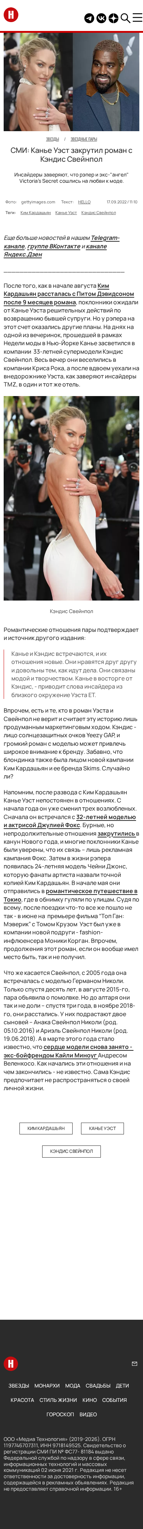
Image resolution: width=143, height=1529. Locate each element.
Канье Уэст (66, 212)
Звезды (18, 1385)
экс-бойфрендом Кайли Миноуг (68, 1051)
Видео (88, 1414)
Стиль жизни (58, 1399)
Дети (122, 1385)
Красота (22, 1399)
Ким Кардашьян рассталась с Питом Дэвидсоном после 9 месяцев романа (69, 293)
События (114, 1399)
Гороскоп (60, 1414)
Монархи (47, 1385)
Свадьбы (98, 1385)
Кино (89, 1399)
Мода (72, 1385)
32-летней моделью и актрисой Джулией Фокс (70, 821)
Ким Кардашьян (36, 212)
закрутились (117, 833)
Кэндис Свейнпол (98, 212)
